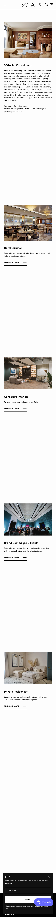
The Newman (44, 87)
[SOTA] (28, 4)
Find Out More (11, 263)
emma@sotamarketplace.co (23, 109)
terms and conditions (33, 906)
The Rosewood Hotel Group (16, 89)
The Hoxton (34, 89)
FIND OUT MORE (11, 409)
